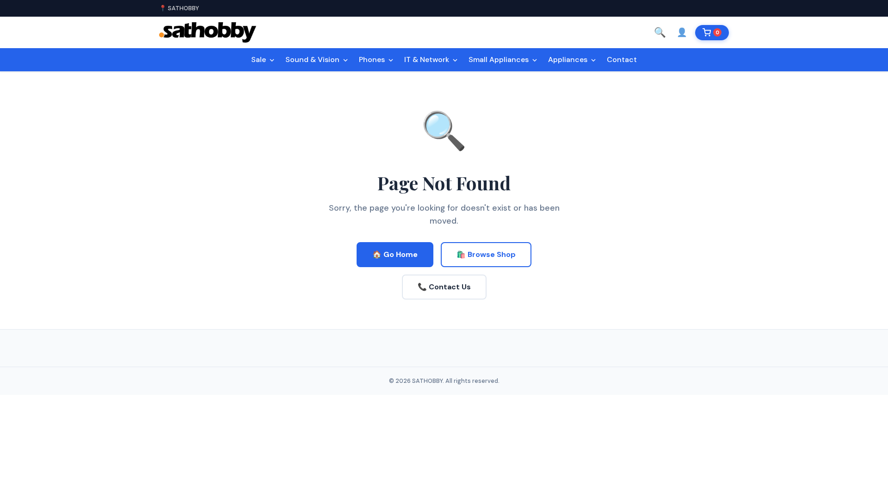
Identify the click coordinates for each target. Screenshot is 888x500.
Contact (622, 59)
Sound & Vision (313, 59)
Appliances (568, 59)
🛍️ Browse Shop (486, 254)
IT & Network (427, 59)
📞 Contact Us (444, 287)
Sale (259, 59)
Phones (373, 59)
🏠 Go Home (395, 254)
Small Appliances (499, 59)
